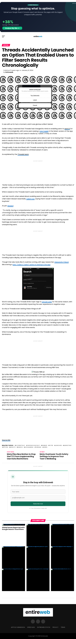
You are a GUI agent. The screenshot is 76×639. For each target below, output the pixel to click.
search (67, 129)
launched (58, 445)
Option (5, 447)
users (45, 447)
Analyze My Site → (12, 28)
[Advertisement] (38, 170)
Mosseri (10, 206)
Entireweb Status (43, 627)
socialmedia (28, 447)
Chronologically (33, 445)
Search (20, 447)
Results (13, 447)
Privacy (55, 627)
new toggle (44, 131)
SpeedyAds (31, 627)
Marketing (67, 445)
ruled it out (30, 199)
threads (38, 447)
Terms (63, 627)
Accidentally (20, 445)
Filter (51, 445)
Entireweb (9, 72)
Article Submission (18, 627)
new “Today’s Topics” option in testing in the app (31, 264)
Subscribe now (38, 504)
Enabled (44, 445)
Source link (6, 440)
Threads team (23, 154)
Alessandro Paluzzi (61, 262)
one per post (47, 302)
